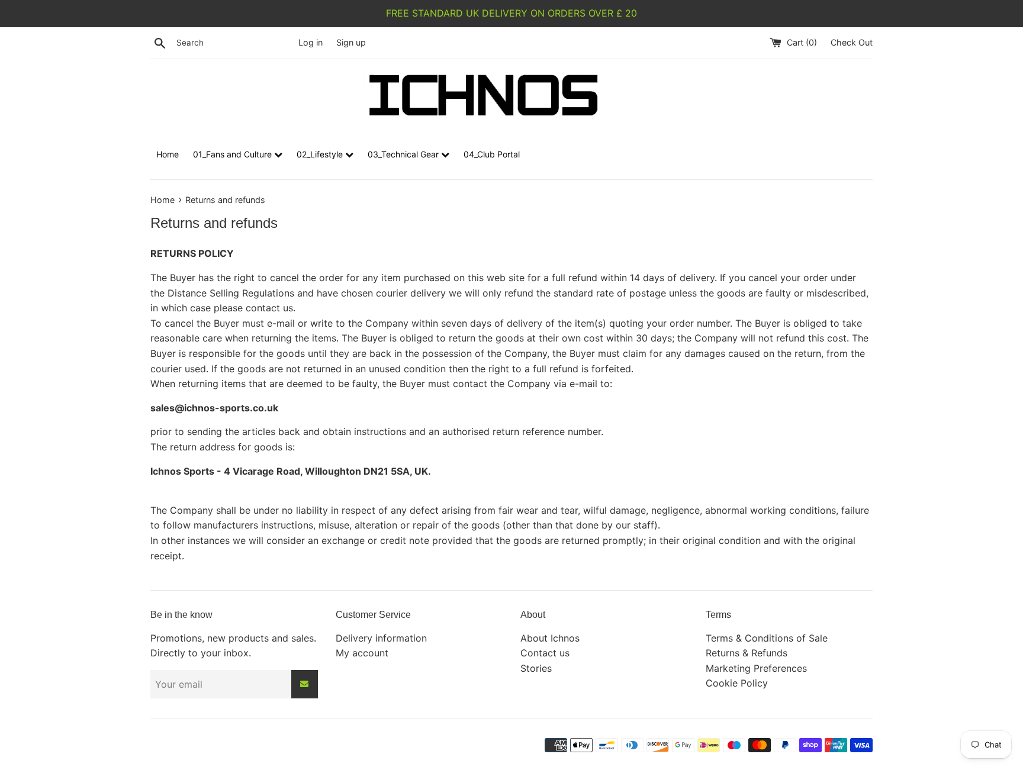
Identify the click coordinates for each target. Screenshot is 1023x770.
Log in (310, 42)
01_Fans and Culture (233, 154)
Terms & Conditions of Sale (767, 638)
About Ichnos (550, 638)
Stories (536, 668)
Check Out (852, 42)
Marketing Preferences (756, 668)
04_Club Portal (492, 154)
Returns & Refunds (746, 653)
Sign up (351, 42)
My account (362, 653)
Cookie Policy (737, 683)
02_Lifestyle (321, 154)
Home (167, 154)
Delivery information (381, 638)
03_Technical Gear (404, 154)
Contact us (545, 653)
